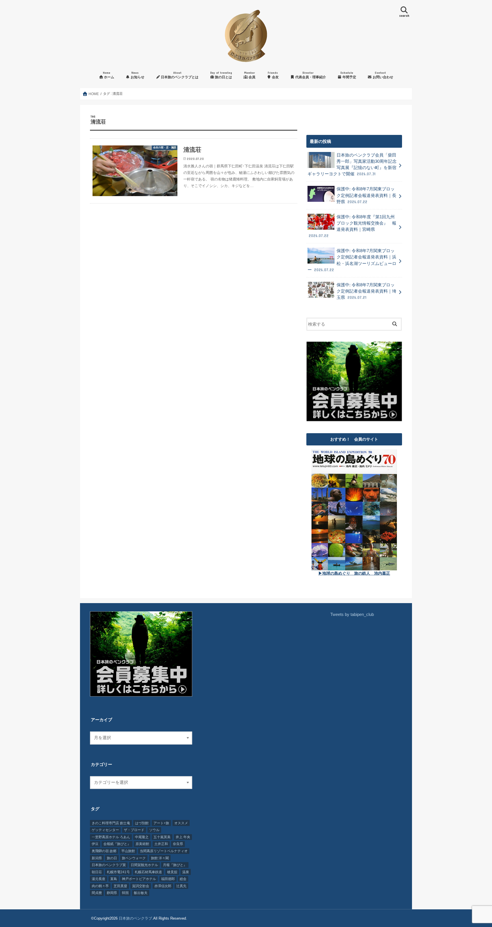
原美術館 (142, 844)
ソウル (154, 830)
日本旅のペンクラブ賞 (109, 865)
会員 (249, 75)
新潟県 (97, 858)
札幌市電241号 (118, 872)
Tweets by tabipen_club (352, 614)
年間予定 (348, 75)
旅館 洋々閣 (160, 858)
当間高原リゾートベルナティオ (164, 851)
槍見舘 (172, 872)
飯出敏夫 (140, 893)
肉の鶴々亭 (100, 886)
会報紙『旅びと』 (117, 844)
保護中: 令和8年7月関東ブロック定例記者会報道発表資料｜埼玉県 (366, 291)
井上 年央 (183, 837)
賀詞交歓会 (140, 886)
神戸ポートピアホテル (139, 879)
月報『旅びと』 (175, 865)
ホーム (108, 75)
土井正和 (161, 844)
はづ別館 (142, 823)
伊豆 (95, 844)
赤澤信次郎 (162, 886)
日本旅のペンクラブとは (179, 75)
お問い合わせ (382, 75)
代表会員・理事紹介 (310, 75)
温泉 (185, 872)
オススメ (181, 823)
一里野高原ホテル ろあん (111, 837)
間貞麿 (97, 893)
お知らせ (137, 75)
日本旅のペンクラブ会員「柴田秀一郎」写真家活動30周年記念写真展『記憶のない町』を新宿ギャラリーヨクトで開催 (352, 164)
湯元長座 (98, 879)
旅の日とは (221, 75)
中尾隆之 (142, 837)
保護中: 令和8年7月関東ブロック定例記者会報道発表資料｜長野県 (366, 195)
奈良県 (178, 844)
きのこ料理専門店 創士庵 (111, 823)
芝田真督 (120, 886)
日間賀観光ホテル (144, 865)
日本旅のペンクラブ (135, 918)
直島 (113, 879)
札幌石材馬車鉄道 (148, 872)
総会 (183, 879)
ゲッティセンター (105, 830)
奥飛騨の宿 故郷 (104, 851)
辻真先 (181, 886)
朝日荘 (97, 872)
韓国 (125, 893)
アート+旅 (161, 823)
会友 (273, 75)
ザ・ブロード (134, 830)
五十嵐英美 (162, 837)
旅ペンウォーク (134, 858)
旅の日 (112, 858)
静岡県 (112, 893)
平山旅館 (128, 851)
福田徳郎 (168, 879)
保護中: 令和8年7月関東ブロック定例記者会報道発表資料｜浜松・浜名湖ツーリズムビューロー (352, 260)
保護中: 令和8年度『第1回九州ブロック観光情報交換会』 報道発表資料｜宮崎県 (352, 226)
